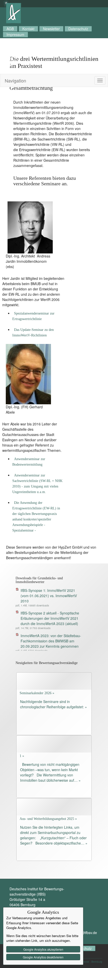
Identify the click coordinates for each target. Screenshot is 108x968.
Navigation (15, 80)
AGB (10, 28)
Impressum (15, 34)
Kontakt (28, 28)
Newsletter (51, 28)
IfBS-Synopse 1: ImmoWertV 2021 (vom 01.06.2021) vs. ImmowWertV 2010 (49, 595)
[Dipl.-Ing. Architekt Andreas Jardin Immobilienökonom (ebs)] (30, 226)
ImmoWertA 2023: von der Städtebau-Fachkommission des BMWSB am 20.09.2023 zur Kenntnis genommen (51, 641)
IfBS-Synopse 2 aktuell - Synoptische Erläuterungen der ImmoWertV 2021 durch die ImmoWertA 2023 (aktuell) (50, 618)
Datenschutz (78, 28)
